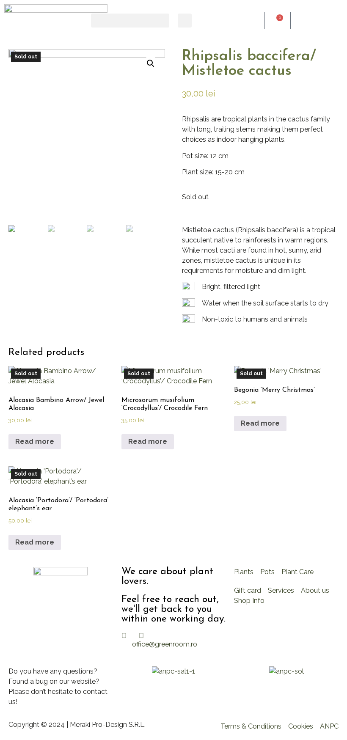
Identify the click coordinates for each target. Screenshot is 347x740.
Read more (34, 441)
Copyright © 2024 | (39, 725)
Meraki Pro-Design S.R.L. (108, 725)
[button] (130, 21)
